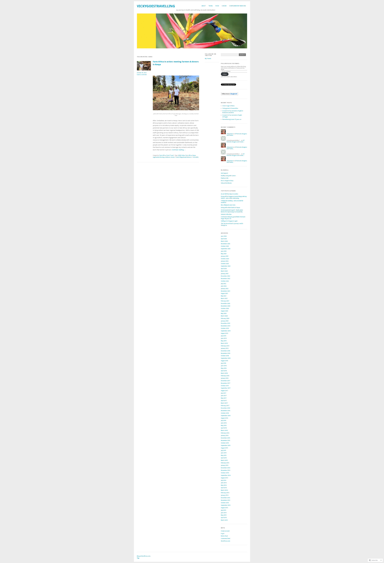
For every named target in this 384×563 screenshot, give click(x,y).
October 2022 (225, 281)
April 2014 (224, 487)
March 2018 (224, 373)
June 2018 (223, 365)
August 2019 (224, 333)
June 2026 (223, 236)
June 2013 (223, 512)
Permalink (195, 157)
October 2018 (225, 355)
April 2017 (224, 400)
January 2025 (224, 256)
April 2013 (224, 517)
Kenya (194, 155)
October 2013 (225, 502)
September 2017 (225, 388)
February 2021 (225, 301)
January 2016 (224, 435)
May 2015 (223, 455)
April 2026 (224, 238)
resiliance (167, 157)
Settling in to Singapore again (229, 221)
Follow (225, 74)
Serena (172, 157)
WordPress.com (225, 541)
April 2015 (224, 458)
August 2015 (224, 448)
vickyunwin (230, 134)
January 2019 (224, 348)
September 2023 (225, 266)
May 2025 (223, 253)
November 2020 (225, 306)
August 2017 (224, 390)
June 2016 (223, 423)
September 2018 (225, 358)
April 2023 (224, 268)
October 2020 (225, 308)
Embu (183, 155)
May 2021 (223, 296)
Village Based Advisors (185, 157)
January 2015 (224, 465)
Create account (225, 531)
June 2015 (223, 453)
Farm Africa (163, 155)
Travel (210, 6)
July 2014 (223, 480)
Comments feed (225, 538)
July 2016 (223, 420)
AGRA (179, 155)
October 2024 (225, 258)
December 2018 (225, 351)
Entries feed (224, 536)
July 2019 (223, 336)
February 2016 (225, 433)
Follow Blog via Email (230, 63)
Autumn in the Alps (226, 214)
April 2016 (224, 428)
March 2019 (224, 343)
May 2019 (223, 341)
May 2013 (223, 515)
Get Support (224, 173)
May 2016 (223, 425)
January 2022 (224, 288)
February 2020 (225, 318)
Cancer (224, 6)
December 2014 (225, 468)
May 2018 (223, 368)
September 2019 (225, 331)
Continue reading (179, 150)
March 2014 (224, 490)
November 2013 (225, 500)
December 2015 (225, 438)
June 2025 (223, 251)
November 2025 (225, 243)
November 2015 (225, 440)
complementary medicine (237, 6)
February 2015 (225, 463)
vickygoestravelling (156, 6)
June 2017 (223, 395)
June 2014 (223, 482)
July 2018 (223, 363)
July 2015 (223, 450)
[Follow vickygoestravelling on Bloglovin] (229, 95)
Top (138, 558)
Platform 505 (224, 178)
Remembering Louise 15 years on (231, 119)
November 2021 (225, 291)
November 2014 (225, 470)
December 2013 (225, 497)
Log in (222, 533)
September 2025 (225, 248)
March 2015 (224, 460)
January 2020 (224, 321)
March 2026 (224, 241)
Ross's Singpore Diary (227, 180)
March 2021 (224, 298)
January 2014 (224, 495)
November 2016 (225, 410)
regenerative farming (158, 157)
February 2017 (225, 405)
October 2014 (225, 473)
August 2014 (224, 478)
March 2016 (224, 430)
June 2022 (223, 286)
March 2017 (224, 403)
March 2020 (224, 316)
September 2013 (225, 505)
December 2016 (225, 408)
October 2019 (225, 328)
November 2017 (225, 383)
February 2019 (225, 346)
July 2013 (223, 510)
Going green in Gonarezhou (230, 108)
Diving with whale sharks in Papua (230, 207)
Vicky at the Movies (226, 183)
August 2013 (224, 507)
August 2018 (224, 360)
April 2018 (224, 370)
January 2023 (224, 273)
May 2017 (223, 398)
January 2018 (224, 378)
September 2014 (225, 475)
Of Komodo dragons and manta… (235, 141)
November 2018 (225, 353)
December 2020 (225, 303)
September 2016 (225, 415)
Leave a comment (142, 74)
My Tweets (208, 58)
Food (217, 6)
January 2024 (224, 261)
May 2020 (223, 313)
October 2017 (225, 385)
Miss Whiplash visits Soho (228, 205)
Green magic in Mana (228, 106)
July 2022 (223, 283)
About (204, 6)
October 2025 (225, 246)
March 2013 (224, 520)
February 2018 (225, 375)
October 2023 (225, 263)
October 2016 (225, 413)
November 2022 (225, 278)
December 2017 (225, 380)
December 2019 (225, 323)
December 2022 (225, 276)
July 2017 (223, 393)
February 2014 (225, 492)
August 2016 (224, 418)
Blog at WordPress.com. (144, 556)
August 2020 (224, 311)
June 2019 (223, 338)
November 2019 (225, 326)
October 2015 (225, 443)
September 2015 (225, 445)
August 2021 (224, 293)
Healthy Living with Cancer (228, 175)
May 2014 (223, 485)
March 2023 (224, 271)
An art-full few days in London (229, 194)
